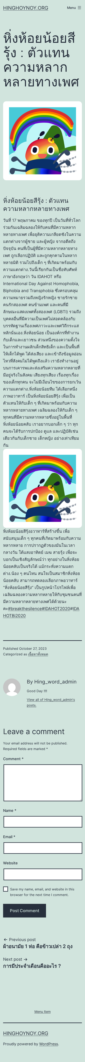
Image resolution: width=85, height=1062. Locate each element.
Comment (13, 759)
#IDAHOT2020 (56, 608)
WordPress (48, 1044)
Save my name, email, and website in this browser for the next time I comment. (42, 892)
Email (9, 837)
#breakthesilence (25, 608)
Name (9, 810)
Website (10, 863)
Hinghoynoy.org (25, 8)
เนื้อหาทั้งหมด (38, 654)
